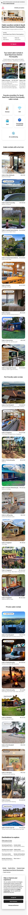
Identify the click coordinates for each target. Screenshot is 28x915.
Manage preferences (13, 905)
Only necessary (13, 901)
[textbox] (7, 39)
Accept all (13, 897)
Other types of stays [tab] (7, 840)
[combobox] (13, 34)
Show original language (8, 3)
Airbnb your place (19, 8)
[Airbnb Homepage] (3, 7)
